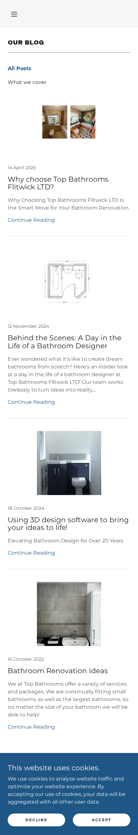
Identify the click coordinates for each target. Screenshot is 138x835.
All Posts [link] (19, 68)
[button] (14, 14)
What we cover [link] (27, 82)
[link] (69, 163)
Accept (101, 819)
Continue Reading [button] (31, 220)
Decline (36, 819)
